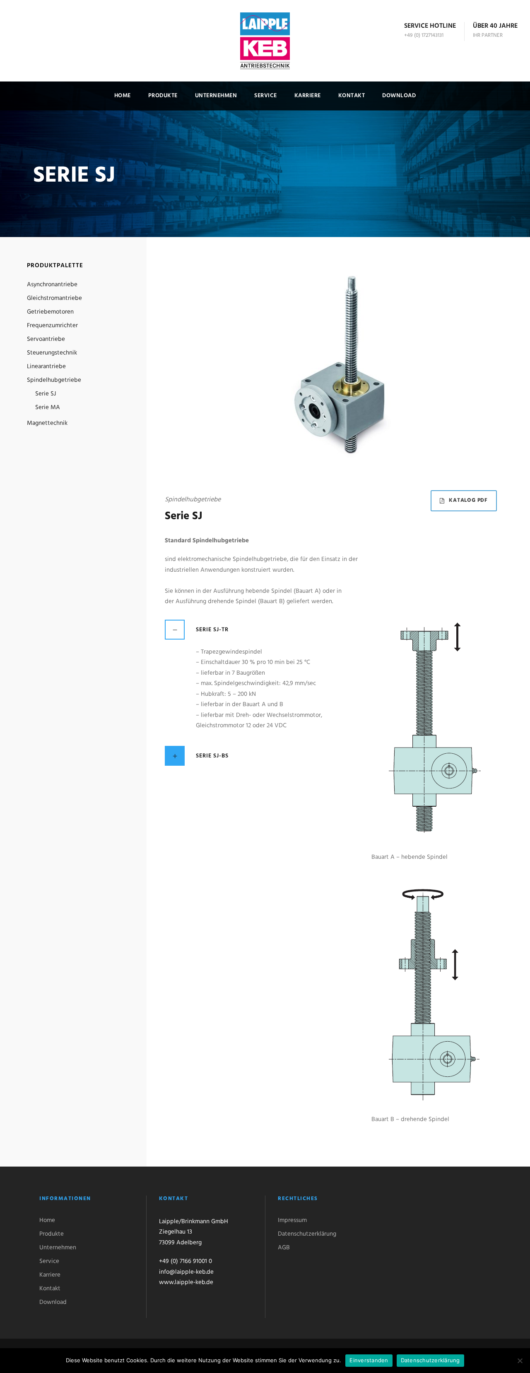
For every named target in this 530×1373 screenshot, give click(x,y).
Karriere (307, 96)
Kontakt (351, 96)
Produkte (163, 96)
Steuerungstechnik (52, 353)
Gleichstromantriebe (54, 298)
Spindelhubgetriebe (54, 380)
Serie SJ (45, 394)
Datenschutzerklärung (307, 1234)
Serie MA (47, 407)
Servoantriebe (46, 339)
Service (265, 96)
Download (399, 96)
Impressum (292, 1220)
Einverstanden (368, 1360)
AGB (284, 1248)
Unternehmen (216, 96)
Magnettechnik (47, 423)
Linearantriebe (46, 366)
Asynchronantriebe (52, 285)
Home (122, 96)
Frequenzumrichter (52, 326)
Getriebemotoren (50, 312)
